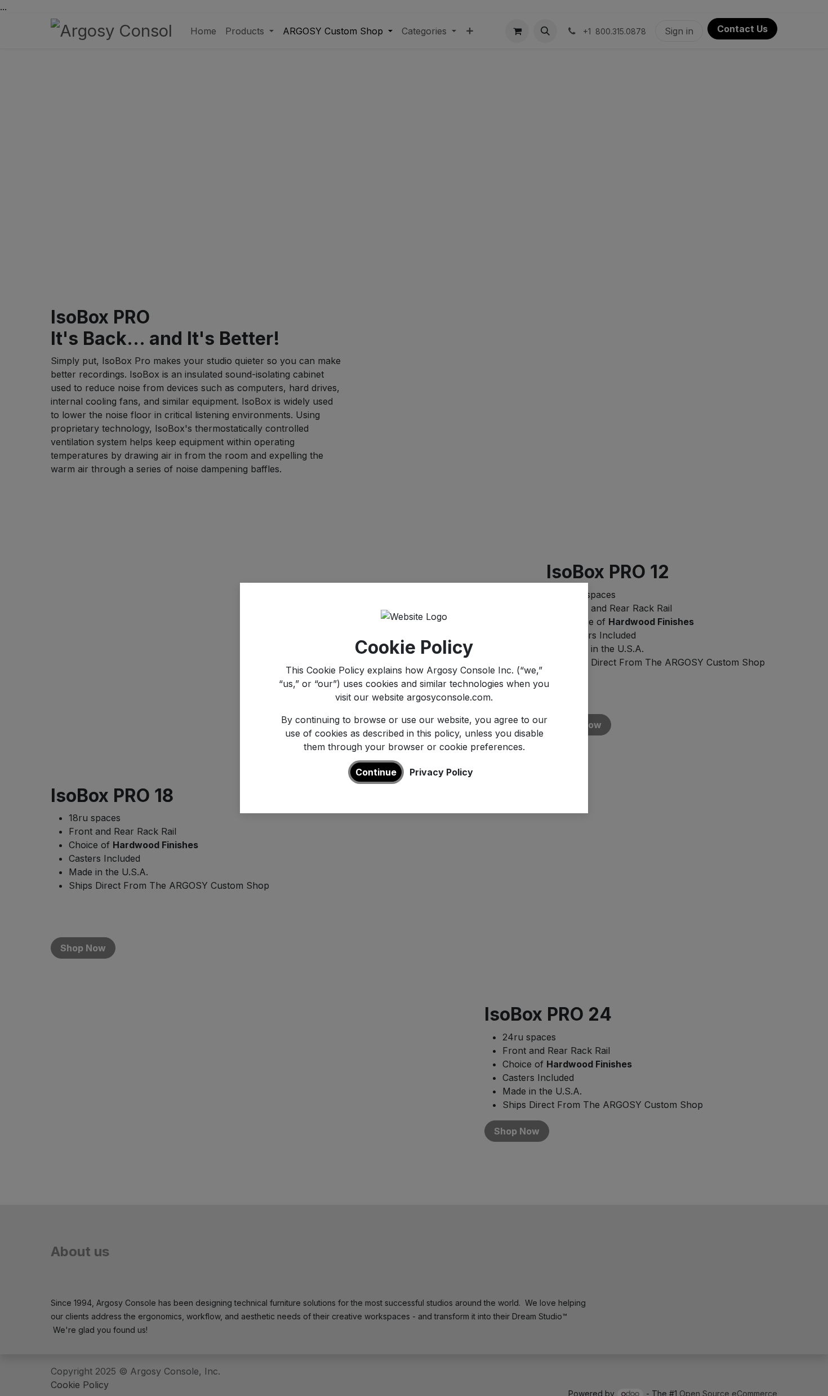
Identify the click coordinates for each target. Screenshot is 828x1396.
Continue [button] (376, 772)
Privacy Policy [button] (441, 772)
